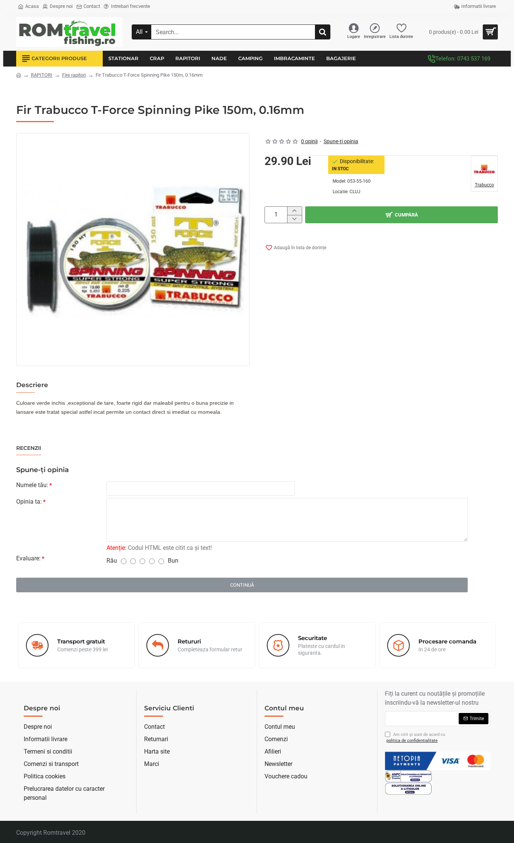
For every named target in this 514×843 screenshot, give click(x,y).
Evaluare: (28, 558)
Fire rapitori (74, 75)
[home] (18, 74)
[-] (294, 219)
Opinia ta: (29, 501)
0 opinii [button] (309, 141)
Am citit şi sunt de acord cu (415, 737)
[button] (401, 214)
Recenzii (28, 448)
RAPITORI (41, 75)
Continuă (242, 585)
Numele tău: (32, 485)
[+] (294, 211)
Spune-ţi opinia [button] (341, 141)
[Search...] (322, 32)
